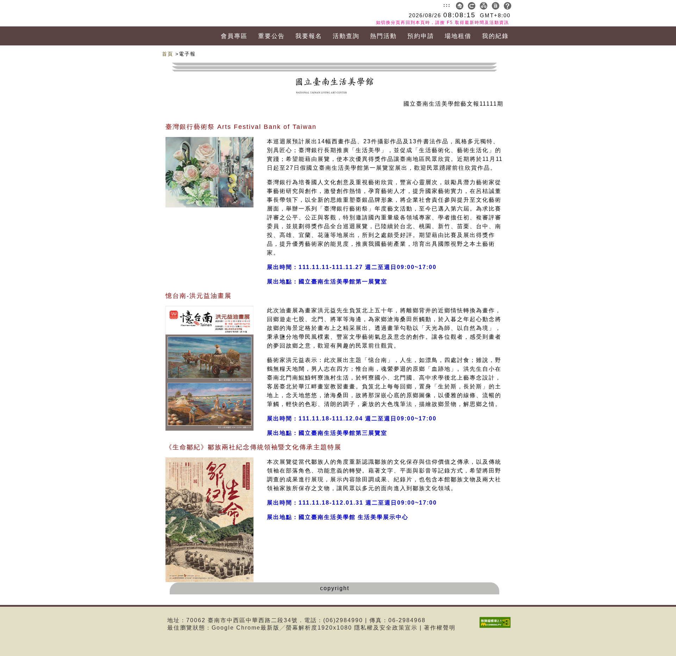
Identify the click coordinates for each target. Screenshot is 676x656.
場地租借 (458, 36)
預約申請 (420, 36)
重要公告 (271, 36)
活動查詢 (346, 36)
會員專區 (234, 36)
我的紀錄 (495, 36)
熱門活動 (383, 36)
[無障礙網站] (497, 627)
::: (447, 5)
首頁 (167, 54)
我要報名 (308, 36)
